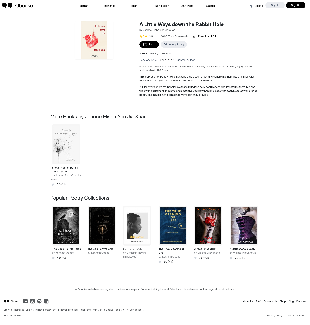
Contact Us (270, 301)
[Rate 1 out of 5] (161, 59)
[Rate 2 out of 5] (164, 59)
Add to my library (173, 44)
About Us (247, 301)
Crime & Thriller (34, 309)
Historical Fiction (77, 309)
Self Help (92, 309)
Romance (109, 5)
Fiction (133, 5)
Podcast (301, 301)
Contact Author (186, 60)
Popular (83, 5)
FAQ (258, 301)
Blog (291, 301)
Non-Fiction (162, 5)
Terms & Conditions (295, 315)
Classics (211, 5)
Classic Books (105, 309)
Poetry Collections (161, 53)
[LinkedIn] (46, 302)
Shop (282, 301)
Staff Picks (187, 5)
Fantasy (47, 309)
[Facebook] (25, 302)
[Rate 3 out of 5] (167, 59)
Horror (63, 309)
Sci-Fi (56, 309)
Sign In (275, 5)
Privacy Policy (274, 315)
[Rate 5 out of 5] (172, 59)
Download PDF (207, 36)
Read (151, 44)
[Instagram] (32, 302)
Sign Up (295, 5)
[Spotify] (39, 302)
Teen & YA (119, 309)
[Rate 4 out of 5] (170, 59)
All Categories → (135, 309)
